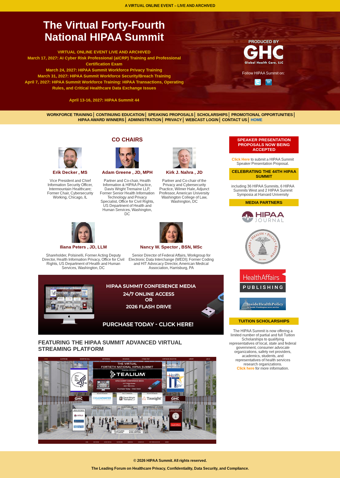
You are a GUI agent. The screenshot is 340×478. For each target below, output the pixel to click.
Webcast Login (201, 120)
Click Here (241, 159)
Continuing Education (120, 115)
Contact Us (234, 120)
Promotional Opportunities (262, 115)
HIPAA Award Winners (101, 120)
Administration (144, 120)
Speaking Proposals (170, 115)
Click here (245, 368)
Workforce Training (69, 115)
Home (256, 120)
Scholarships (212, 115)
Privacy (173, 120)
